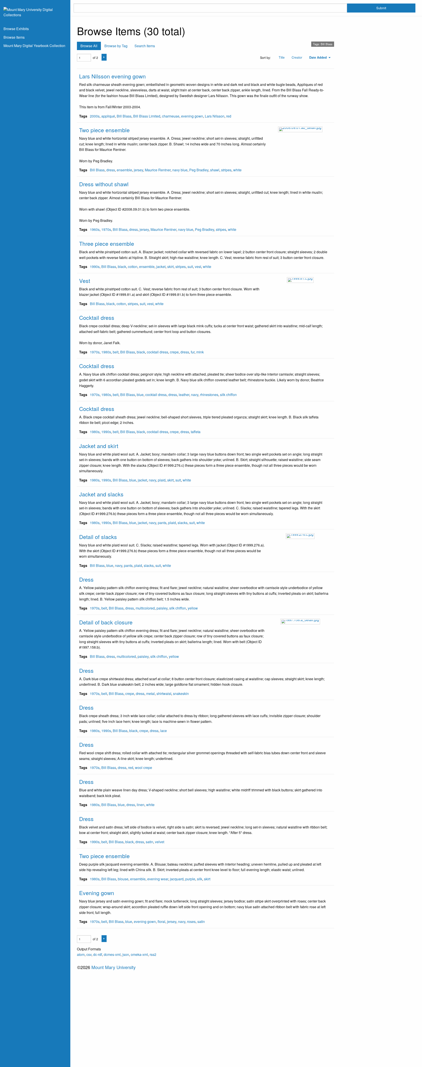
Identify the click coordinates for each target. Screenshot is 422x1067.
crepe (174, 351)
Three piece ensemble (106, 243)
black (122, 266)
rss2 (153, 954)
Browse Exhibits (16, 28)
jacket (161, 266)
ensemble (124, 169)
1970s (106, 229)
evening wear (157, 878)
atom (81, 954)
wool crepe (143, 767)
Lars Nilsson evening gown (112, 76)
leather (184, 394)
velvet (159, 841)
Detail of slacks (98, 537)
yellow (193, 608)
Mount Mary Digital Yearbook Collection (34, 45)
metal (150, 693)
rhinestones (209, 394)
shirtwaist (163, 693)
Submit (381, 7)
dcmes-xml (112, 954)
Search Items (145, 45)
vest (198, 266)
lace (163, 730)
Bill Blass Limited (146, 116)
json (125, 954)
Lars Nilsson (214, 116)
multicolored (145, 608)
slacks (182, 522)
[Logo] (35, 11)
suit (190, 266)
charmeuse (170, 116)
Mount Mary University (113, 967)
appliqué (108, 116)
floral (161, 921)
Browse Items (14, 37)
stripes (226, 169)
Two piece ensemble (104, 130)
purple (190, 878)
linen (140, 804)
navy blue (179, 169)
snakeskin (181, 693)
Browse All (88, 45)
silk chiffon (228, 394)
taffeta (195, 431)
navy (194, 394)
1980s (106, 351)
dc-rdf (97, 954)
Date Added (318, 57)
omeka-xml (139, 954)
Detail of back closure (106, 622)
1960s (95, 229)
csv (88, 954)
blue (140, 394)
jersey (138, 169)
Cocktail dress (96, 317)
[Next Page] (104, 57)
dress (110, 169)
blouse (123, 878)
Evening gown (96, 893)
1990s (95, 266)
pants (162, 522)
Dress (86, 579)
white (237, 169)
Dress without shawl (104, 184)
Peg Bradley (198, 169)
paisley (161, 608)
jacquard (177, 878)
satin (149, 841)
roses (191, 921)
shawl (214, 169)
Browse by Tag (115, 45)
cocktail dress (157, 351)
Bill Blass (124, 116)
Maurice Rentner (158, 169)
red (228, 116)
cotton (132, 266)
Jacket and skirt (98, 446)
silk (199, 878)
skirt (170, 266)
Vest (84, 280)
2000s (95, 116)
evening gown (192, 116)
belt (115, 351)
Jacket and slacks (101, 494)
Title (282, 57)
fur (193, 351)
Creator (297, 57)
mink (200, 351)
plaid (162, 480)
